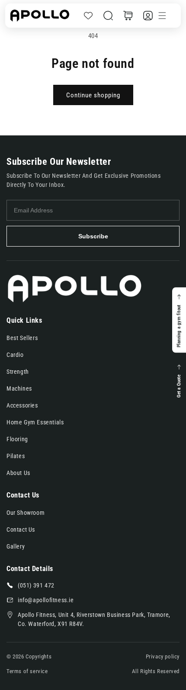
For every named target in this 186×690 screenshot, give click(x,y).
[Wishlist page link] (88, 15)
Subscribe (93, 236)
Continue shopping (93, 95)
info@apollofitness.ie (46, 600)
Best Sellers (22, 337)
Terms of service (27, 671)
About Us (18, 472)
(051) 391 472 (36, 585)
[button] (108, 15)
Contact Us (20, 529)
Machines (19, 388)
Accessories (22, 405)
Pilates (15, 456)
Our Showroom (25, 512)
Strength (17, 371)
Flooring (17, 439)
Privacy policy (163, 656)
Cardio (15, 354)
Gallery (15, 546)
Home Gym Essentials (35, 422)
